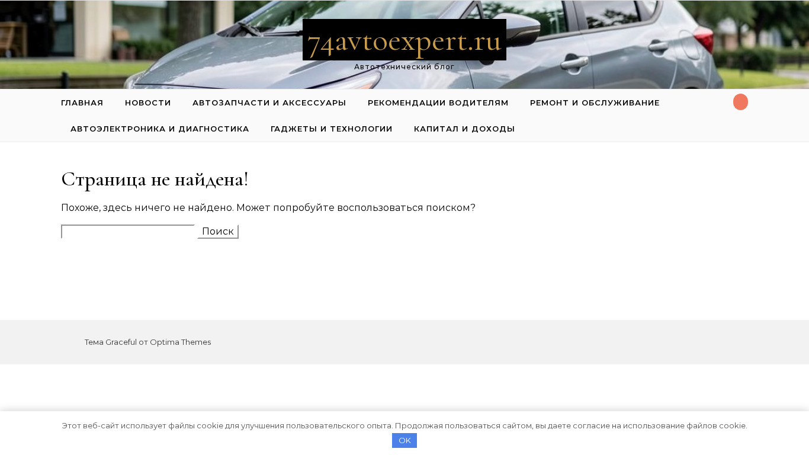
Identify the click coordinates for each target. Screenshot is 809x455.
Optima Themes (180, 342)
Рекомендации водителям (438, 102)
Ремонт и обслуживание (595, 102)
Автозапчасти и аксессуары (269, 102)
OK (405, 440)
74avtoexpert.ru (404, 39)
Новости (148, 102)
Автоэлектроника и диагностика (159, 128)
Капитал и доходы (464, 128)
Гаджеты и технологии (332, 128)
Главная (82, 102)
